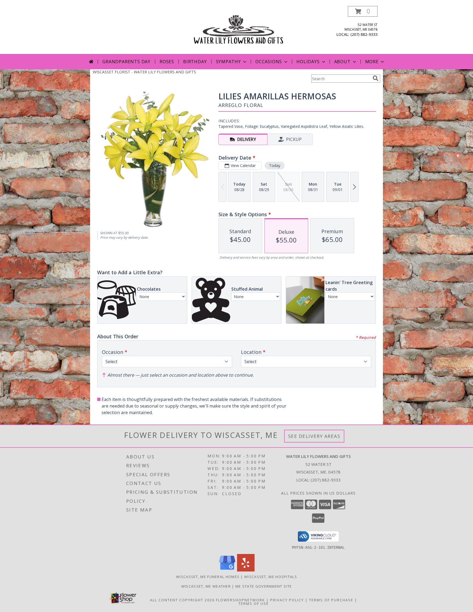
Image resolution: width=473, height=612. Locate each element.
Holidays (307, 62)
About (342, 62)
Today (274, 165)
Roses (167, 62)
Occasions (268, 62)
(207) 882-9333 (363, 34)
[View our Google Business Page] (227, 570)
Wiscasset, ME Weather (206, 586)
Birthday (195, 62)
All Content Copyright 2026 (182, 599)
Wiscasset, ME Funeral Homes (208, 576)
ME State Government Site (263, 586)
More (372, 62)
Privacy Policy (287, 599)
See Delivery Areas (314, 436)
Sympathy (228, 62)
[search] (375, 78)
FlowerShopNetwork (240, 599)
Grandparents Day (126, 62)
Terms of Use (253, 603)
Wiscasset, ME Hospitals (270, 576)
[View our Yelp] (246, 570)
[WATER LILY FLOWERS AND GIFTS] (239, 30)
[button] (362, 11)
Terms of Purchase (331, 599)
